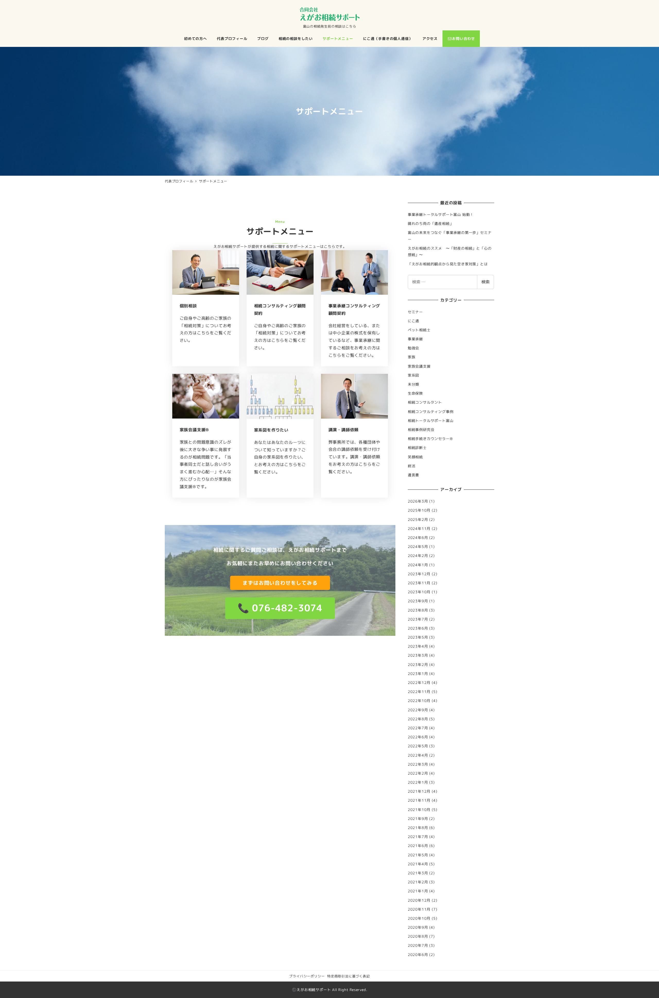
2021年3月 (418, 873)
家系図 (413, 375)
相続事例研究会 (421, 429)
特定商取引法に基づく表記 (348, 976)
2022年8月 (418, 719)
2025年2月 (418, 519)
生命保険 (415, 393)
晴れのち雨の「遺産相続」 (431, 223)
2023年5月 (418, 637)
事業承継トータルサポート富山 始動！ (441, 214)
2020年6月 (418, 954)
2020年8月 (418, 936)
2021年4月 (418, 864)
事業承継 (415, 339)
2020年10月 (419, 918)
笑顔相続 (415, 457)
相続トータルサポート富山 (431, 420)
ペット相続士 (419, 330)
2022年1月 (418, 782)
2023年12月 (419, 574)
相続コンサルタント (425, 402)
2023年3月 (418, 655)
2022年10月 (419, 700)
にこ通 (413, 321)
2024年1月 (418, 565)
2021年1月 (418, 891)
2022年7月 (418, 728)
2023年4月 (418, 646)
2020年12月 (419, 900)
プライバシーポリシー (307, 976)
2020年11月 (419, 909)
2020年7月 (418, 945)
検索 (485, 282)
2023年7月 (418, 619)
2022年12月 (419, 682)
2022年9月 (418, 710)
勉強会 (413, 348)
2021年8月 (418, 827)
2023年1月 (418, 673)
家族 (411, 357)
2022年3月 (418, 764)
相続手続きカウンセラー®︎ (430, 438)
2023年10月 (419, 592)
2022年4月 (418, 755)
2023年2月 (418, 664)
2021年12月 (419, 791)
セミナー (415, 312)
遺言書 (413, 475)
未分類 (413, 384)
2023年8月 (418, 610)
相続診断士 (417, 447)
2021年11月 (419, 800)
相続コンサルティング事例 (431, 411)
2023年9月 (418, 601)
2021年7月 (418, 836)
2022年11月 (419, 691)
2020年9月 (418, 927)
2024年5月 (418, 546)
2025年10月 (419, 510)
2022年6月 (418, 737)
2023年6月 (418, 628)
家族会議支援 (419, 366)
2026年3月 (418, 501)
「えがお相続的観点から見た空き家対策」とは (448, 264)
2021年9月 (418, 818)
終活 (411, 466)
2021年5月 (418, 855)
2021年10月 (419, 809)
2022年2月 (418, 773)
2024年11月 (419, 528)
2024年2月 (418, 555)
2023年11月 (419, 583)
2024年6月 (418, 537)
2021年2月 (418, 882)
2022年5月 (418, 746)
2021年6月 (418, 845)
